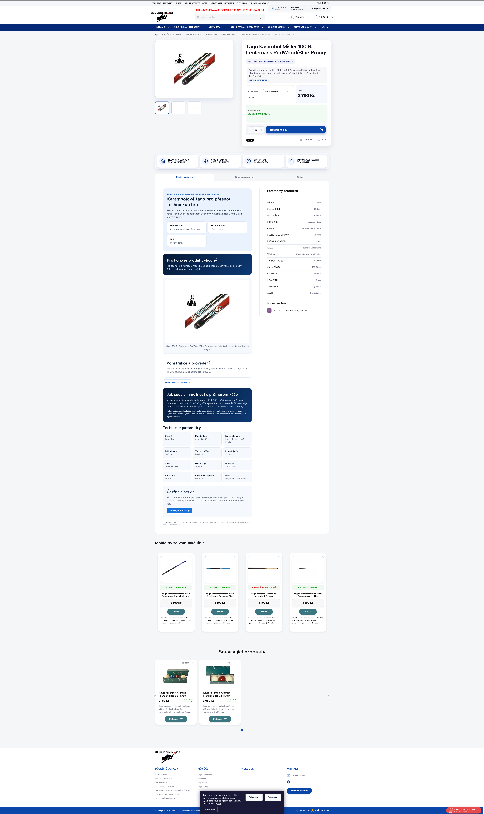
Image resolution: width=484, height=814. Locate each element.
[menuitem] (160, 27)
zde (219, 803)
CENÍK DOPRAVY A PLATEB (196, 3)
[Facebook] (289, 781)
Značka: (285, 61)
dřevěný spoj (315, 293)
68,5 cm (317, 209)
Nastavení (210, 809)
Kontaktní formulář (299, 791)
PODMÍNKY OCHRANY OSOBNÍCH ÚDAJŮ (172, 791)
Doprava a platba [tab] (244, 177)
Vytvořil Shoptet (302, 810)
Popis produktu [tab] (184, 177)
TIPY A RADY (242, 3)
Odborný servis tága (179, 510)
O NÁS (178, 3)
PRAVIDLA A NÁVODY (260, 3)
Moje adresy (203, 787)
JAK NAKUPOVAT (162, 783)
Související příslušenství (177, 382)
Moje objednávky (205, 775)
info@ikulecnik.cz (299, 775)
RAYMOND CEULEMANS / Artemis (290, 310)
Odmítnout (254, 797)
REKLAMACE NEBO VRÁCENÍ (222, 3)
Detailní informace (258, 80)
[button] (242, 729)
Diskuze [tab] (300, 177)
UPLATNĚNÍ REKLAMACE (165, 798)
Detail (176, 611)
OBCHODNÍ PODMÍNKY (164, 787)
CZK (324, 3)
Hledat (261, 17)
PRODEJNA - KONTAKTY (162, 3)
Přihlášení (202, 779)
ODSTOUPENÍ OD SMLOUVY (167, 795)
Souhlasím (273, 797)
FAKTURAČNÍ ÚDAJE (163, 779)
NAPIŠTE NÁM (161, 775)
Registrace (202, 783)
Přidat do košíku (278, 129)
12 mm (318, 241)
